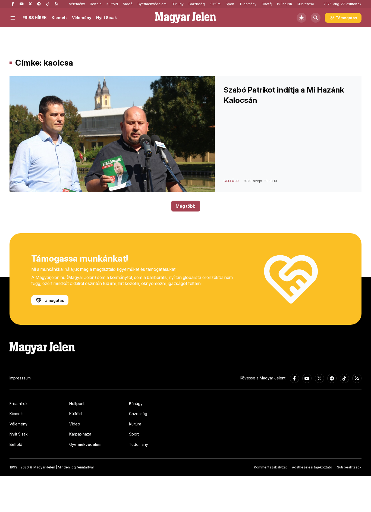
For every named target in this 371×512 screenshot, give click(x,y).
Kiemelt (59, 17)
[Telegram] (39, 4)
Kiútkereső (305, 4)
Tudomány (247, 4)
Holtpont (76, 403)
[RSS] (56, 4)
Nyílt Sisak (106, 17)
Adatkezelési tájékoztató (312, 467)
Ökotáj (267, 4)
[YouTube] (21, 4)
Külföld (112, 4)
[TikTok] (47, 4)
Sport (230, 4)
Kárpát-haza (80, 434)
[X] (30, 4)
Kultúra (215, 4)
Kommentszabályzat (270, 467)
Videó (128, 4)
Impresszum (20, 378)
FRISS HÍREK (35, 17)
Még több (186, 206)
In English (284, 4)
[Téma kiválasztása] (301, 18)
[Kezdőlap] (185, 17)
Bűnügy (178, 4)
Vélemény (77, 4)
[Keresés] (315, 18)
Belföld (96, 4)
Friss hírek (19, 403)
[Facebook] (13, 4)
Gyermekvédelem (151, 4)
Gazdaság (196, 4)
